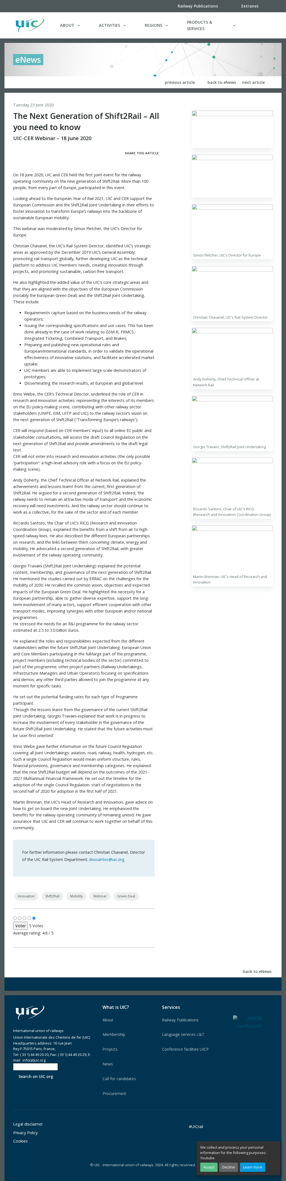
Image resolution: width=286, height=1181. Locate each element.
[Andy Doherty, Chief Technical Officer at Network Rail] (232, 351)
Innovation (26, 896)
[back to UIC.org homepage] (30, 25)
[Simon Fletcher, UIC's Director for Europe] (232, 227)
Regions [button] (153, 25)
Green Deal (126, 896)
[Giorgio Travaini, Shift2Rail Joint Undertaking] (232, 418)
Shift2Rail (52, 896)
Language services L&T (183, 1034)
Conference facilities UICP (185, 1049)
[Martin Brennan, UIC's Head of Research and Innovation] (232, 548)
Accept (208, 1167)
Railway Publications (180, 1020)
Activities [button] (109, 25)
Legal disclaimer (28, 1124)
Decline (228, 1167)
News (108, 1064)
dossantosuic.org (107, 859)
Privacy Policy (25, 1132)
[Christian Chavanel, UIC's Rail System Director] (232, 289)
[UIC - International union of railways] (30, 1012)
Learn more (252, 1167)
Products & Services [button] (199, 25)
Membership (114, 1034)
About (108, 1020)
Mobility (76, 896)
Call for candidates (119, 1078)
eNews (28, 59)
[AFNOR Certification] (247, 1022)
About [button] (67, 25)
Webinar (100, 896)
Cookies (20, 1141)
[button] (261, 25)
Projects (110, 1049)
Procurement (114, 1093)
